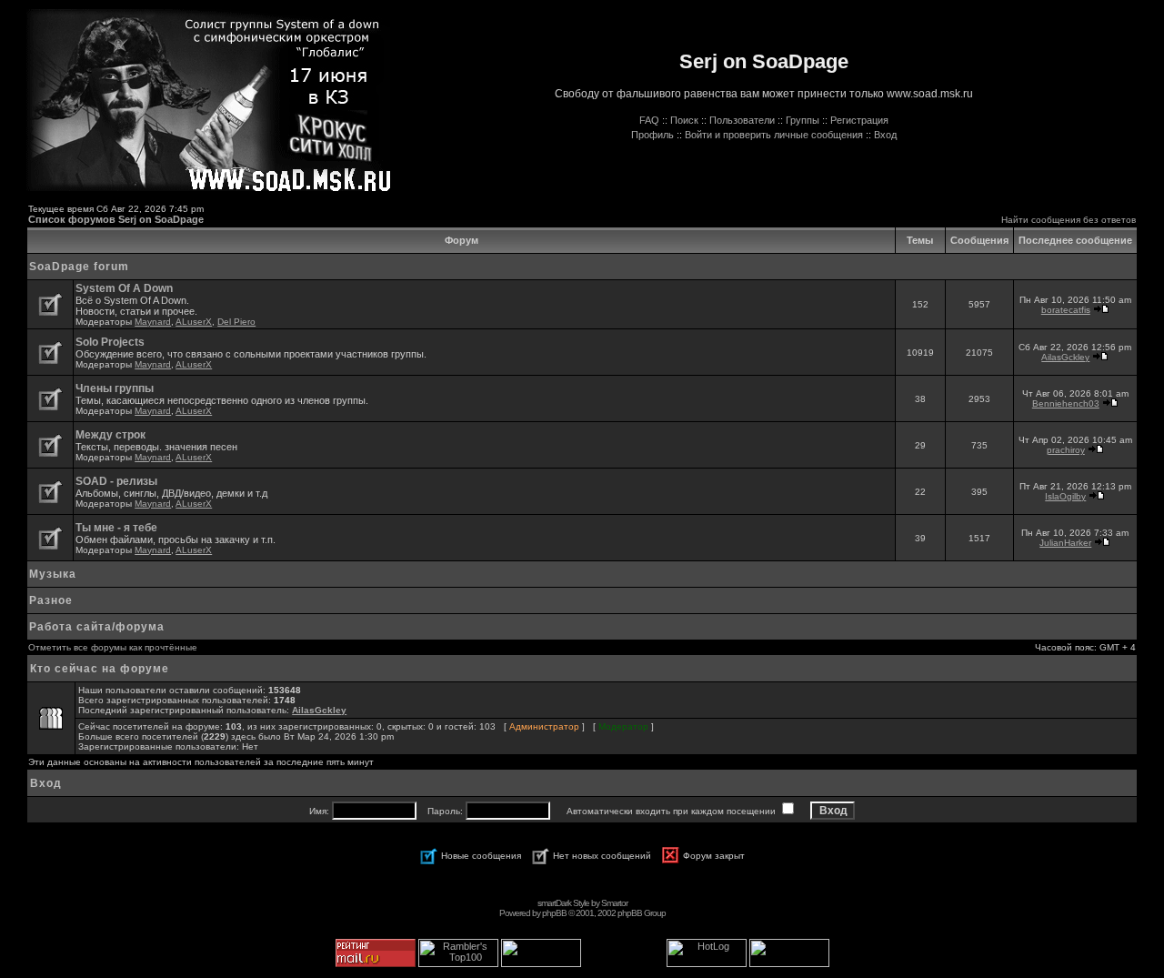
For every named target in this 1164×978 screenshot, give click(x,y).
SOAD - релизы (116, 481)
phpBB (554, 913)
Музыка (52, 574)
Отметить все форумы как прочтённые (112, 647)
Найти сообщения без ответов (1068, 220)
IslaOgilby (1065, 496)
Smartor (614, 903)
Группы (802, 120)
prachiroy (1066, 450)
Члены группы (114, 388)
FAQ (649, 120)
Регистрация (859, 120)
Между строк (110, 435)
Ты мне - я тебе (116, 527)
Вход (885, 134)
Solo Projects (110, 342)
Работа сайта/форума (97, 626)
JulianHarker (1065, 543)
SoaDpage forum (79, 266)
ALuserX (194, 322)
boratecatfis (1065, 310)
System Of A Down (124, 288)
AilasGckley (1065, 357)
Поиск (684, 120)
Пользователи (742, 120)
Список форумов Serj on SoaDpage (116, 219)
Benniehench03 (1065, 403)
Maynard (153, 322)
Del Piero (236, 322)
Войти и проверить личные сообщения (774, 134)
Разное (51, 600)
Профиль (652, 134)
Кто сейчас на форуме (99, 668)
